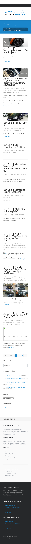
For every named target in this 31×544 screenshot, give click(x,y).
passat (23, 245)
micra (14, 322)
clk (4, 245)
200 (15, 244)
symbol (11, 324)
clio (15, 128)
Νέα (8, 56)
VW (4, 249)
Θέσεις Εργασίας (9, 454)
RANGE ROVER (7, 280)
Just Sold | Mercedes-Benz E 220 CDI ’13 (14, 190)
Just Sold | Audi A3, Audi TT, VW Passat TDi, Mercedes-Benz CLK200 (15, 237)
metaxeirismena (16, 245)
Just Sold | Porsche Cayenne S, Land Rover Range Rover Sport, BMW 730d (15, 270)
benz (23, 244)
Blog (14, 30)
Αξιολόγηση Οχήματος (11, 473)
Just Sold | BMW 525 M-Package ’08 (14, 210)
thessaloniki (6, 58)
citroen (18, 320)
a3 (17, 244)
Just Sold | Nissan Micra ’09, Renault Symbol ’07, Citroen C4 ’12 (15, 315)
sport (17, 280)
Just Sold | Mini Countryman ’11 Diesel (14, 146)
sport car (5, 130)
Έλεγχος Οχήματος (10, 475)
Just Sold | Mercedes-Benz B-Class (14, 378)
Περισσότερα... (22, 444)
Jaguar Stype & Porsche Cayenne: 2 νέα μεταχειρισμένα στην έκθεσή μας (15, 81)
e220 (15, 195)
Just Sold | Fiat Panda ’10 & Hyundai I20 (15, 383)
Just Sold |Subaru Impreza (12, 375)
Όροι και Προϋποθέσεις (11, 458)
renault (22, 128)
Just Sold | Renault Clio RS (15, 123)
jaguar (5, 90)
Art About (23, 538)
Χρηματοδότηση (9, 471)
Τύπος (7, 456)
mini (22, 150)
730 (15, 277)
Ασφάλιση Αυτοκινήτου (11, 467)
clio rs (18, 128)
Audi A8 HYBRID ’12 (10, 505)
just (21, 320)
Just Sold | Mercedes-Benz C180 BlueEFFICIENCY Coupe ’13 (15, 167)
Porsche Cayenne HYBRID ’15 (12, 507)
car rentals (17, 56)
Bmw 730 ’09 (8, 512)
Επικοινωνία (8, 451)
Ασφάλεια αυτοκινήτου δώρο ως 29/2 (15, 387)
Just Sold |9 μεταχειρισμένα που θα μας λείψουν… (15, 50)
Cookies (7, 460)
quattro (5, 247)
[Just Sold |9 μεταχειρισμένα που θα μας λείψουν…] (15, 42)
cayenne (22, 88)
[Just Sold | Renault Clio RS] (15, 117)
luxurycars (16, 174)
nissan (18, 322)
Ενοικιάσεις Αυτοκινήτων (11, 469)
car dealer (16, 88)
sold (7, 324)
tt (18, 247)
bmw (15, 214)
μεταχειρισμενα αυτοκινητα (11, 92)
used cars (22, 90)
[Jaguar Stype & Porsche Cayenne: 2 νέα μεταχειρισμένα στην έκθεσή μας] (15, 72)
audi (20, 244)
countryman (17, 150)
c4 (14, 320)
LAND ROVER (7, 279)
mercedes (23, 174)
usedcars (13, 58)
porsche (10, 90)
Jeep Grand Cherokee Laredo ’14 (13, 510)
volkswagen (23, 247)
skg (9, 247)
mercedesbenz (21, 195)
